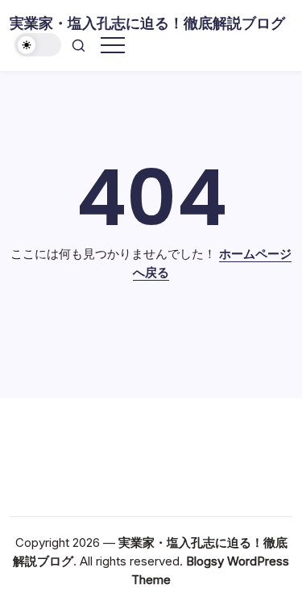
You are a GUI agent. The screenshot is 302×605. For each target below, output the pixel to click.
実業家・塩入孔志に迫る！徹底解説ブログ (147, 23)
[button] (37, 44)
